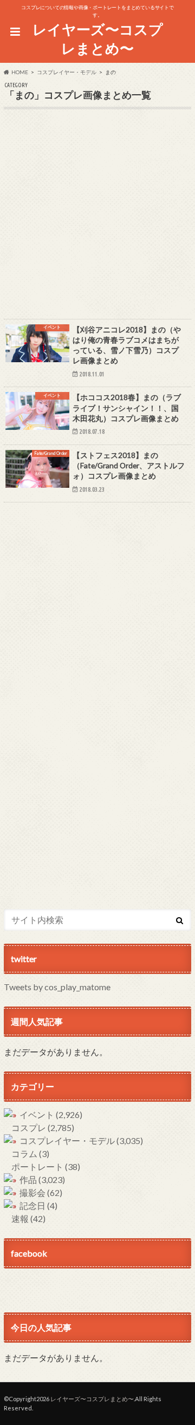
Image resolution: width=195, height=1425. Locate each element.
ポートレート (45, 1166)
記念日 (38, 1205)
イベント (51, 1114)
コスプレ (42, 1127)
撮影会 (41, 1192)
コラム (30, 1153)
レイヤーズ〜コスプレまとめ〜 (97, 39)
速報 (28, 1218)
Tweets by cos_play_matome (57, 987)
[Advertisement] (97, 221)
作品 (42, 1179)
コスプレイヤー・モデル (81, 1140)
